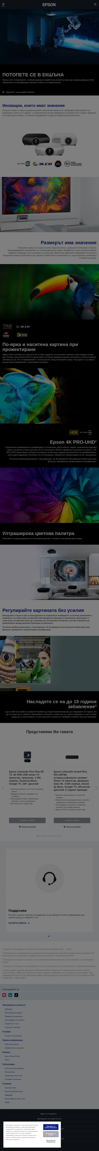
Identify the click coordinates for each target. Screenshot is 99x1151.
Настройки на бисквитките (50, 1141)
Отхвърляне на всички (51, 1134)
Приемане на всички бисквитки (51, 1127)
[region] (32, 1134)
